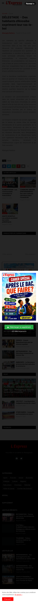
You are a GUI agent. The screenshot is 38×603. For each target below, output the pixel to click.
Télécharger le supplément (20, 327)
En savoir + (18, 594)
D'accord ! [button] (7, 599)
